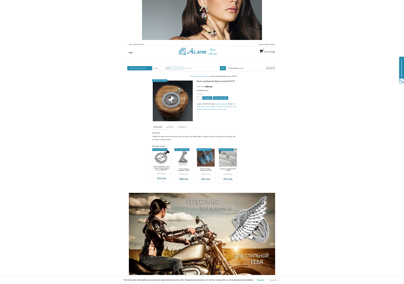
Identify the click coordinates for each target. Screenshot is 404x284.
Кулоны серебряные (203, 76)
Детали (170, 127)
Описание (157, 127)
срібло (219, 109)
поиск (223, 68)
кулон (203, 106)
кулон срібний (227, 106)
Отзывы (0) (181, 127)
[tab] (158, 127)
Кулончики (213, 109)
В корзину (207, 98)
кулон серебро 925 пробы (214, 106)
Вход (130, 52)
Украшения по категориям (137, 68)
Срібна (224, 109)
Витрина (192, 76)
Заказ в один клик (220, 98)
